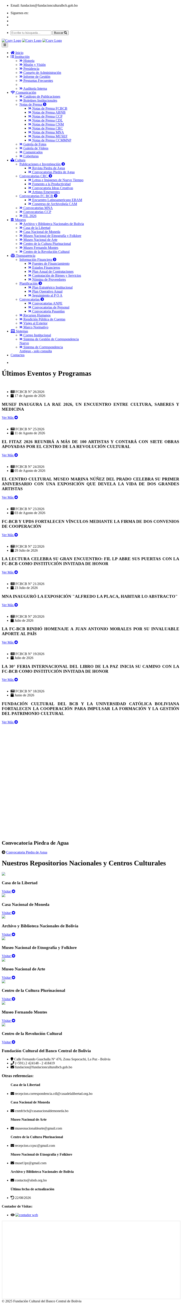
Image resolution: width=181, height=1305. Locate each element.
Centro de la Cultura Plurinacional (47, 244)
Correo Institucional (37, 335)
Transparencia (25, 255)
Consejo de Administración (42, 72)
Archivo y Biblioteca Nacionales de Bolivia (53, 224)
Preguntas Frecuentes (38, 80)
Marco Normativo (35, 327)
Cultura (19, 160)
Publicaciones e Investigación (40, 164)
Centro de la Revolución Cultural (46, 251)
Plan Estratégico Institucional (52, 287)
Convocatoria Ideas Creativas (52, 188)
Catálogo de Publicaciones (41, 96)
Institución (22, 57)
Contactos (18, 355)
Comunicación (25, 92)
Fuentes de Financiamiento (50, 263)
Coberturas (31, 156)
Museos (20, 220)
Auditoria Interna (35, 88)
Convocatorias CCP (37, 212)
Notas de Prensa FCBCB (49, 108)
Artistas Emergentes (45, 192)
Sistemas (21, 331)
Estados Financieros (45, 267)
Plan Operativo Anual (46, 291)
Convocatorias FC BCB (36, 196)
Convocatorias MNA (38, 208)
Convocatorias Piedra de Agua (53, 172)
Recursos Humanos (37, 315)
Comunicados (33, 152)
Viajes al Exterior (35, 323)
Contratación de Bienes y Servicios (56, 275)
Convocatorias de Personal (50, 307)
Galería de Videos (35, 148)
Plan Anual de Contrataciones (52, 271)
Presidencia (31, 68)
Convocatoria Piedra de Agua (26, 852)
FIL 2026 (29, 216)
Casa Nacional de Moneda (41, 232)
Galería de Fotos (34, 144)
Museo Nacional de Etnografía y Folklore (52, 236)
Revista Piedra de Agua (48, 168)
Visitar (7, 891)
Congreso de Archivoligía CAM (54, 204)
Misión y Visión (34, 65)
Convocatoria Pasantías (48, 311)
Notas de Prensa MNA (47, 132)
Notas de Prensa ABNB (48, 112)
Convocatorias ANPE (46, 303)
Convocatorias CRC (34, 176)
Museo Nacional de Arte (40, 240)
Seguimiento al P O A (46, 295)
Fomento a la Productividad (51, 184)
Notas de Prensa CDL (47, 120)
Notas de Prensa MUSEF (49, 136)
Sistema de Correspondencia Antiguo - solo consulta (41, 349)
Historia (28, 61)
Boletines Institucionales (40, 100)
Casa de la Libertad (36, 228)
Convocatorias (29, 299)
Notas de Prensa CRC (47, 128)
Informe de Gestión (36, 76)
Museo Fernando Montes (40, 248)
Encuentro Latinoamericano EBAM (56, 200)
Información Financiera (36, 259)
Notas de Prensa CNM (47, 124)
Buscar (59, 32)
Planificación (28, 283)
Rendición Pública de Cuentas (44, 319)
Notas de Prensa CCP (46, 116)
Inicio (19, 53)
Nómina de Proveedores (48, 279)
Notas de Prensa (31, 104)
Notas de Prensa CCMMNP (51, 140)
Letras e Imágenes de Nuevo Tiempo (57, 180)
